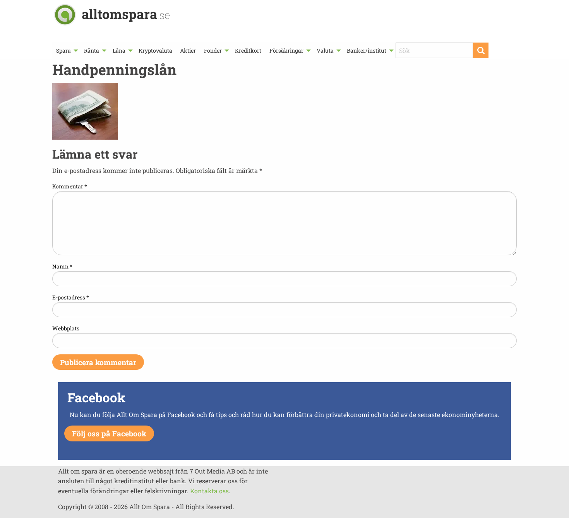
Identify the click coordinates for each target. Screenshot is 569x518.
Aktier (188, 50)
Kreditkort (248, 50)
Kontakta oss (209, 491)
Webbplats (65, 328)
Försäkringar (286, 50)
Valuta (325, 50)
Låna (119, 50)
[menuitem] (66, 50)
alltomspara (126, 13)
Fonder (213, 50)
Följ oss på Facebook (109, 433)
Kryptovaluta (155, 50)
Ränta (91, 50)
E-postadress (70, 297)
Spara (63, 50)
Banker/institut (366, 50)
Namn (62, 266)
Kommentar (69, 186)
